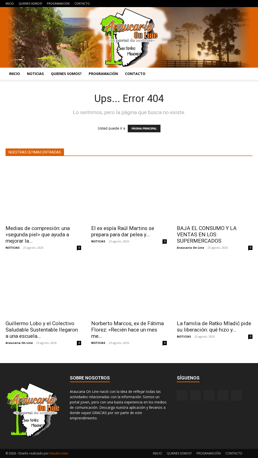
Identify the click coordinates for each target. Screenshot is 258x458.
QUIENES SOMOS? (30, 3)
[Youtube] (248, 3)
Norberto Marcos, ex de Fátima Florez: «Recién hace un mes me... (127, 329)
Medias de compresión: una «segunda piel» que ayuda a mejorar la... (38, 234)
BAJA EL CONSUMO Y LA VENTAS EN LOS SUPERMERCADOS (207, 234)
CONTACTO (82, 3)
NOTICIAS (35, 73)
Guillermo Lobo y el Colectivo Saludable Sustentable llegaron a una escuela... (42, 329)
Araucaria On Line (190, 247)
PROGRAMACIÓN (58, 3)
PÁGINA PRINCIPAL (144, 128)
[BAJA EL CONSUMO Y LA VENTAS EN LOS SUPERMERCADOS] (214, 192)
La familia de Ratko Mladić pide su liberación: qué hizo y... (214, 326)
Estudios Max (59, 453)
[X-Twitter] (240, 3)
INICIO (10, 3)
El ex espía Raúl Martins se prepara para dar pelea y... (122, 231)
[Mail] (232, 3)
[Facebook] (215, 3)
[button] (246, 74)
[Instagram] (224, 3)
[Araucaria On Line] (129, 37)
